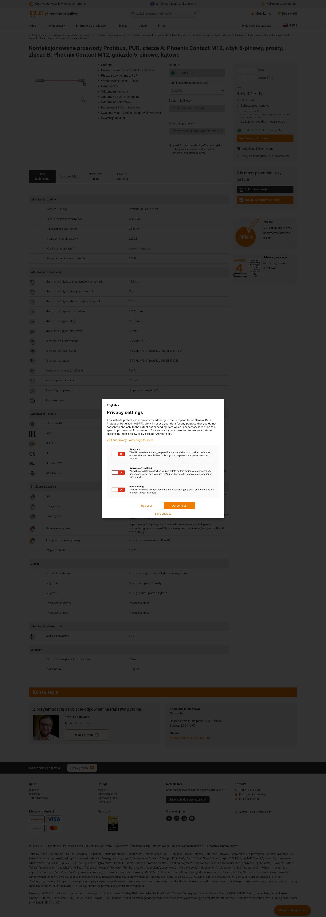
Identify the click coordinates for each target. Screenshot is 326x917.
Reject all (146, 505)
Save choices (163, 513)
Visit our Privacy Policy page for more (130, 440)
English (112, 405)
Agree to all (179, 505)
